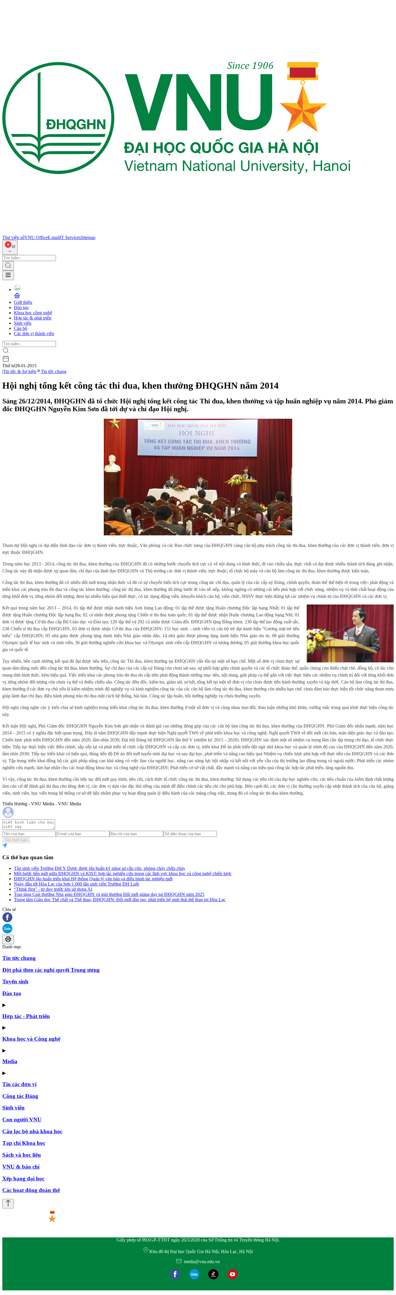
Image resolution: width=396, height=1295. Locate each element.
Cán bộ (20, 328)
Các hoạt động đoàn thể (31, 1190)
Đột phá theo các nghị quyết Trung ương (51, 970)
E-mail (54, 237)
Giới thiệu (23, 302)
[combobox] (10, 247)
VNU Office (36, 237)
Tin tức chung (53, 371)
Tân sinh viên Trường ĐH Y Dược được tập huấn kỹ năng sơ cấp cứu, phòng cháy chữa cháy (99, 868)
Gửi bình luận (16, 840)
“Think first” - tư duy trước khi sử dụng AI (53, 889)
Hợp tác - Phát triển (26, 1016)
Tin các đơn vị (19, 1084)
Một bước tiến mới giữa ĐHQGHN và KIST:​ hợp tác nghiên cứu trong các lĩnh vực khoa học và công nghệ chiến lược (123, 873)
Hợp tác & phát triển (32, 317)
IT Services (70, 237)
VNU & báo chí (20, 1167)
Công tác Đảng (20, 1096)
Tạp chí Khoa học (23, 1143)
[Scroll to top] (8, 1203)
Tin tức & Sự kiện (19, 371)
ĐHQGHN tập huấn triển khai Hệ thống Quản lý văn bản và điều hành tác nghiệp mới (93, 878)
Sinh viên (22, 323)
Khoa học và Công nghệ (31, 1039)
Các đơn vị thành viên (34, 333)
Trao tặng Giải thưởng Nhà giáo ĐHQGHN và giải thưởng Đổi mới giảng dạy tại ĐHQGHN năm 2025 (109, 894)
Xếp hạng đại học (23, 1178)
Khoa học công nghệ (33, 312)
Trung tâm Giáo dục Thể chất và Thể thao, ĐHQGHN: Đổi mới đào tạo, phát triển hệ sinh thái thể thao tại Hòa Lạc (120, 899)
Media (9, 1061)
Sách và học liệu (21, 1155)
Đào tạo (21, 307)
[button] (198, 917)
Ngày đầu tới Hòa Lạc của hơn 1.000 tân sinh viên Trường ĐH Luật (76, 883)
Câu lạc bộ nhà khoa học (32, 1131)
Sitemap (88, 237)
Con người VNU (21, 1119)
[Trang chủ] (176, 232)
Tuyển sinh (15, 981)
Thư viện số (13, 237)
